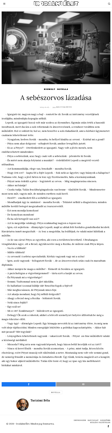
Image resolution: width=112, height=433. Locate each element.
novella (55, 392)
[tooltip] (29, 384)
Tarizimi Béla (40, 400)
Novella (62, 89)
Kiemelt (49, 89)
